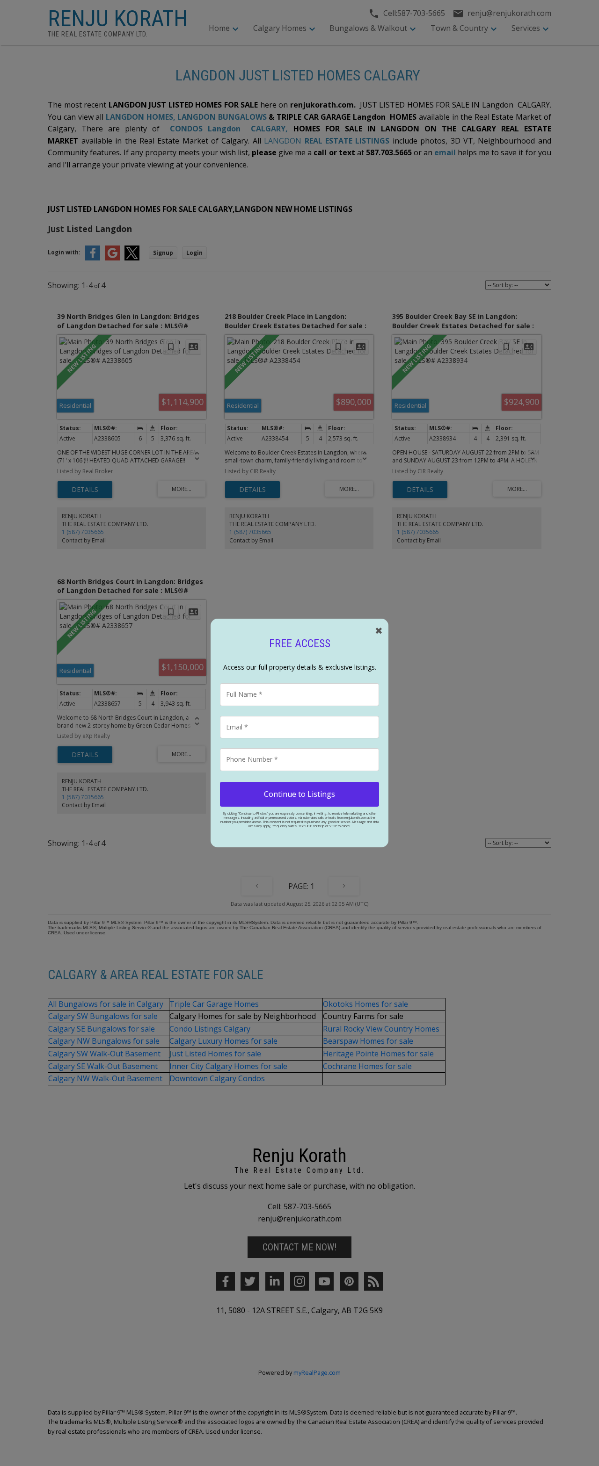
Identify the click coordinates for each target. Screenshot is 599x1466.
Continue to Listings (299, 794)
